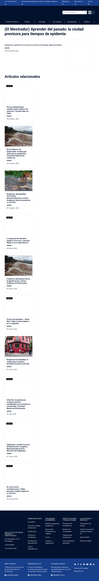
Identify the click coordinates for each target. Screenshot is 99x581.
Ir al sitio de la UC (11, 3)
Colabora (87, 22)
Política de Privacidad (81, 568)
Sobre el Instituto (12, 22)
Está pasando (72, 22)
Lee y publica (56, 22)
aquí (17, 51)
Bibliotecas (66, 3)
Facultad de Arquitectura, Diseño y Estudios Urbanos (39, 3)
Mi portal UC (79, 3)
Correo (90, 3)
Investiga (42, 22)
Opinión (9, 128)
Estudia (27, 22)
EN (93, 12)
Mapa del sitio (78, 571)
